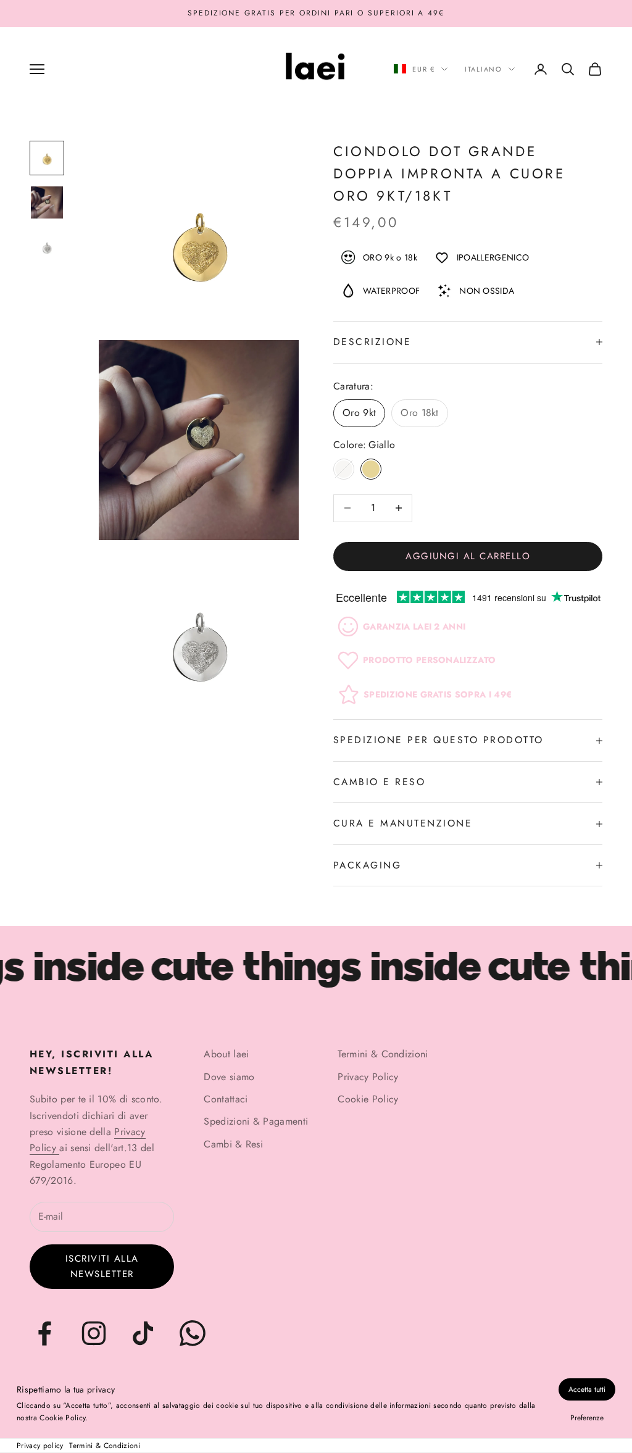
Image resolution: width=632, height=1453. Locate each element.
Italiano (483, 69)
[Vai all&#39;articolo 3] (47, 247)
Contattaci (225, 1099)
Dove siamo (229, 1077)
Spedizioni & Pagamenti (256, 1121)
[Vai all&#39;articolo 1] (47, 158)
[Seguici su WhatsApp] (192, 1333)
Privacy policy (40, 1445)
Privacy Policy (368, 1077)
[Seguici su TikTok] (143, 1333)
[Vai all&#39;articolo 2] (47, 202)
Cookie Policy (368, 1099)
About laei (226, 1054)
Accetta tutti (586, 1389)
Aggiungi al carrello (467, 556)
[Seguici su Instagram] (94, 1333)
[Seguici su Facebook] (44, 1333)
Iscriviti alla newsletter (102, 1266)
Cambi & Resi (233, 1144)
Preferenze (587, 1417)
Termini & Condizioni (104, 1445)
